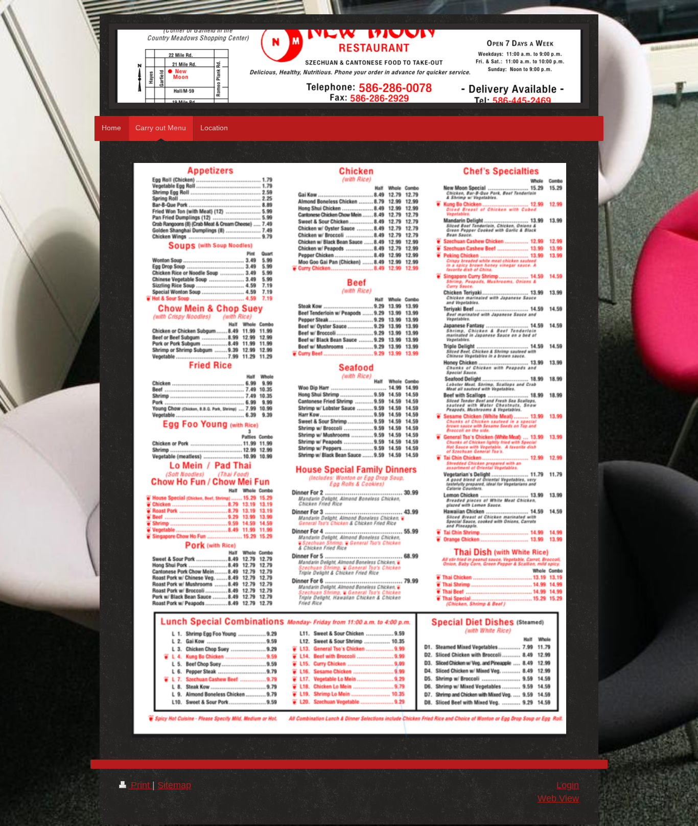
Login (567, 785)
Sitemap (174, 785)
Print (140, 785)
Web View (558, 798)
